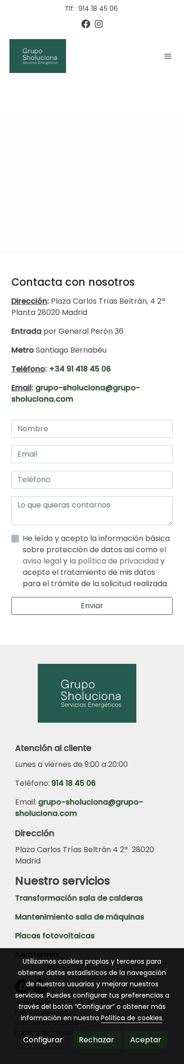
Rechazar (96, 1039)
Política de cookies (131, 1018)
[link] (37, 56)
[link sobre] (92, 699)
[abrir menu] (167, 56)
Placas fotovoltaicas (55, 935)
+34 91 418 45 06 (80, 368)
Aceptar (145, 1039)
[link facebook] (85, 23)
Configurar (43, 1039)
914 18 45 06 (98, 8)
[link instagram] (99, 23)
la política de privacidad (114, 561)
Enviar (92, 605)
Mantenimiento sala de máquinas (79, 916)
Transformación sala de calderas (79, 898)
